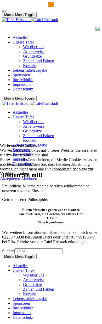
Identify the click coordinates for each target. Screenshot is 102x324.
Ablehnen (29, 178)
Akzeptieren (10, 178)
